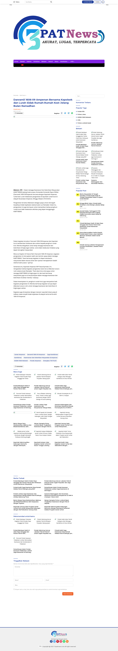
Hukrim (29, 61)
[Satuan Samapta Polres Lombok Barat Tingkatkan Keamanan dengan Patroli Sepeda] (43, 416)
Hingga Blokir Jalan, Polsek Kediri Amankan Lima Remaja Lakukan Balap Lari (92, 205)
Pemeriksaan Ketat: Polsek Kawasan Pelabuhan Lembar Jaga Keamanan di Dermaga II (22, 406)
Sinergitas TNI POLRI (49, 360)
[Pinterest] (57, 641)
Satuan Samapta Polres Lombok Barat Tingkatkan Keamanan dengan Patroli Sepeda (42, 425)
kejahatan (17, 65)
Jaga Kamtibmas (52, 354)
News (56, 61)
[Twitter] (54, 641)
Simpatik (47, 65)
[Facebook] (51, 641)
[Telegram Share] (68, 113)
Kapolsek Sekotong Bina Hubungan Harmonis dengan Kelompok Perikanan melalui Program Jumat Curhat (22, 444)
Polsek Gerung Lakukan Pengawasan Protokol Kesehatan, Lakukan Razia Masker (92, 246)
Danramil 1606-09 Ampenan (36, 354)
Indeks (97, 2)
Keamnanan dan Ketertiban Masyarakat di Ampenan (40, 357)
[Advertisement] (112, 29)
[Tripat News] (59, 32)
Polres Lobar (82, 114)
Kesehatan (63, 61)
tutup (11, 4)
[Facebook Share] (61, 113)
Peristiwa (36, 61)
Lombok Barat (88, 2)
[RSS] (67, 641)
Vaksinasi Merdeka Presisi (34, 65)
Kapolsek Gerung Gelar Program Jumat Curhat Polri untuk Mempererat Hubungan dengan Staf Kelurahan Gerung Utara (63, 425)
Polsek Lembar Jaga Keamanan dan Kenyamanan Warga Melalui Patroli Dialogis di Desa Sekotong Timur (43, 406)
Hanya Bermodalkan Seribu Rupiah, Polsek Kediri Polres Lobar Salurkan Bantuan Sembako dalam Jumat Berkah (91, 235)
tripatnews (16, 109)
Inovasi (54, 65)
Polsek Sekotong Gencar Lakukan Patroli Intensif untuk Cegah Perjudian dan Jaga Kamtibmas (43, 387)
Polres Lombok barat (84, 123)
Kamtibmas (18, 357)
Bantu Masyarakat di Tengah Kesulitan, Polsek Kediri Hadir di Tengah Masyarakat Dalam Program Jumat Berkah (91, 196)
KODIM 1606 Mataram (21, 360)
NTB (72, 61)
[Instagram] (60, 641)
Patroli (50, 61)
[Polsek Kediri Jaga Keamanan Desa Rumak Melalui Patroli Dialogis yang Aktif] (64, 379)
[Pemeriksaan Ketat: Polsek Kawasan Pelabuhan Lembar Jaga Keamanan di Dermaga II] (22, 398)
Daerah (22, 61)
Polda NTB (81, 111)
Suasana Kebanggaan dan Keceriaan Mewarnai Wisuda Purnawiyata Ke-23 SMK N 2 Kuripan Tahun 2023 (64, 406)
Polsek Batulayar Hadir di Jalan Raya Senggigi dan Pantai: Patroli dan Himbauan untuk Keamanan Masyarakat (22, 387)
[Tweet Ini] (65, 113)
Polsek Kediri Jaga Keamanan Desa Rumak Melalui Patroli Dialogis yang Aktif (64, 387)
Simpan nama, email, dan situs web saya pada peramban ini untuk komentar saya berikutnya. (41, 589)
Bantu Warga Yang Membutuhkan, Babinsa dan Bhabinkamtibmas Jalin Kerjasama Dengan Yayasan (22, 425)
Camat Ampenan (19, 354)
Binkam (44, 61)
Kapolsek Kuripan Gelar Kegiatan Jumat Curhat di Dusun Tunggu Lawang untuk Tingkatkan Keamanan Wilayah (42, 444)
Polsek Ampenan (35, 360)
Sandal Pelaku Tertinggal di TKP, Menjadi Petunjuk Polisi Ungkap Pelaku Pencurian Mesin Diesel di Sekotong (90, 213)
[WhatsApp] (64, 641)
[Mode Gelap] (103, 2)
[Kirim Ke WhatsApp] (72, 113)
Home (16, 61)
